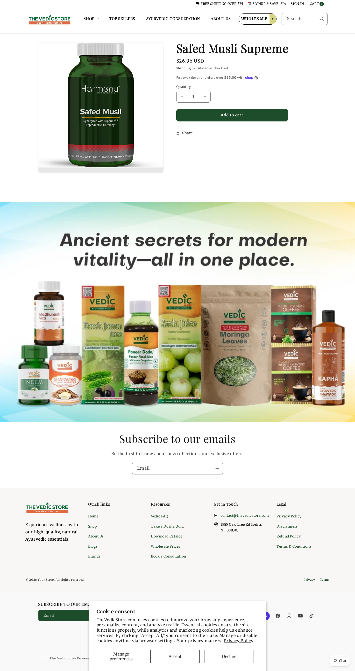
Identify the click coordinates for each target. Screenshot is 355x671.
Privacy (309, 579)
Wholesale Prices (165, 546)
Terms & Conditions (294, 546)
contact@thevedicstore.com (244, 515)
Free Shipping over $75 (222, 4)
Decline (229, 656)
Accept (175, 656)
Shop (92, 526)
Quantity (183, 87)
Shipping (183, 68)
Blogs (93, 546)
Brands (94, 556)
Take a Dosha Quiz (167, 526)
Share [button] (187, 133)
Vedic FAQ (159, 516)
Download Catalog (167, 536)
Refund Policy (289, 536)
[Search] (321, 18)
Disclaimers (287, 526)
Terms (325, 579)
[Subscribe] (217, 468)
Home (93, 516)
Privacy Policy (238, 640)
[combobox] (304, 19)
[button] (91, 18)
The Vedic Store (63, 658)
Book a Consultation (168, 556)
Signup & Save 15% (269, 4)
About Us (96, 536)
